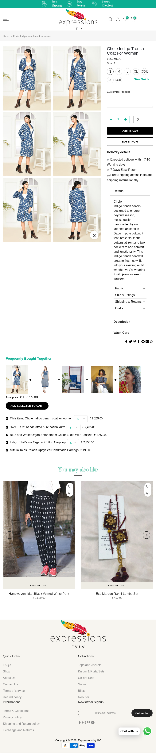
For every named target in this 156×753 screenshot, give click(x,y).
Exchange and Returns (18, 730)
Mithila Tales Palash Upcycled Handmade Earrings (44, 450)
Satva (82, 684)
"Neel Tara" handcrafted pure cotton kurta (37, 427)
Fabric (119, 288)
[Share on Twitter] (130, 341)
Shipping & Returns (128, 301)
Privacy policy (12, 717)
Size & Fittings (125, 295)
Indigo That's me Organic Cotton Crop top (38, 442)
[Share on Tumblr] (139, 341)
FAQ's (7, 665)
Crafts (119, 308)
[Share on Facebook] (126, 341)
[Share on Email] (147, 341)
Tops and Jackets (89, 665)
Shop (6, 671)
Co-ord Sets (86, 677)
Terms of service (14, 690)
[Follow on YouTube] (93, 722)
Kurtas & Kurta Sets (91, 671)
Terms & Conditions (16, 710)
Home (6, 36)
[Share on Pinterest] (134, 341)
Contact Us (10, 684)
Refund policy (12, 697)
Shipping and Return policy (21, 723)
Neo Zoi (83, 697)
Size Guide (141, 79)
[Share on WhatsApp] (151, 341)
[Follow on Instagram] (84, 722)
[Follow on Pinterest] (88, 722)
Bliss (81, 690)
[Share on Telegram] (143, 341)
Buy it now (130, 141)
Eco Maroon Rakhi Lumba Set (117, 593)
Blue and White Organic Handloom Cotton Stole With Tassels (51, 434)
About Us (9, 677)
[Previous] (9, 535)
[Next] (146, 535)
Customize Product (118, 91)
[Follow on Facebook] (79, 722)
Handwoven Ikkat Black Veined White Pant (39, 593)
